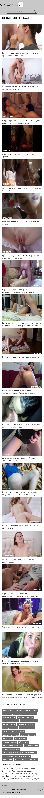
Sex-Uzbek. (11, 4)
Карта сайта (6, 785)
